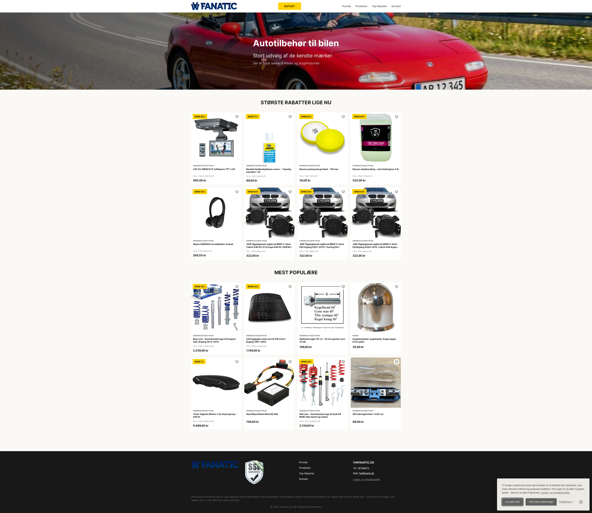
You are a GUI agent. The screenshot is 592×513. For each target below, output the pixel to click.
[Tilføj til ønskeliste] (237, 117)
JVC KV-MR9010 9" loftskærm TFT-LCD (214, 169)
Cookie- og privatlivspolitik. (555, 492)
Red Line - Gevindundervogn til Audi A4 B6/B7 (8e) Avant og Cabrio (320, 415)
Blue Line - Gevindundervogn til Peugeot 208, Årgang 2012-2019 (214, 340)
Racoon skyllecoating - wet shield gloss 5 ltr (376, 169)
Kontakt (396, 6)
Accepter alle (512, 502)
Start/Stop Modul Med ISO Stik (262, 414)
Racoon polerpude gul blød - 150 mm (318, 169)
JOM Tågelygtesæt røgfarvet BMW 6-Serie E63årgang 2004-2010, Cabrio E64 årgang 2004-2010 (375, 247)
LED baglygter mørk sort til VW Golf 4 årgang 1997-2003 (265, 340)
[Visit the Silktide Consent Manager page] (581, 502)
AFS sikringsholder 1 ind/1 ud (368, 414)
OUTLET (289, 6)
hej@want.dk (366, 473)
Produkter (361, 6)
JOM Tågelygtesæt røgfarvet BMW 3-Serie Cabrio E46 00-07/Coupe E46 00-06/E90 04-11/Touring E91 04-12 (268, 247)
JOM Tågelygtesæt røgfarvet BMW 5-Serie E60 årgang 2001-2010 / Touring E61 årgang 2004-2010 (321, 247)
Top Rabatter (379, 6)
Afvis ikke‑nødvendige (541, 502)
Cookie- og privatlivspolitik (366, 479)
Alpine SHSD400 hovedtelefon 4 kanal (213, 244)
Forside (346, 6)
